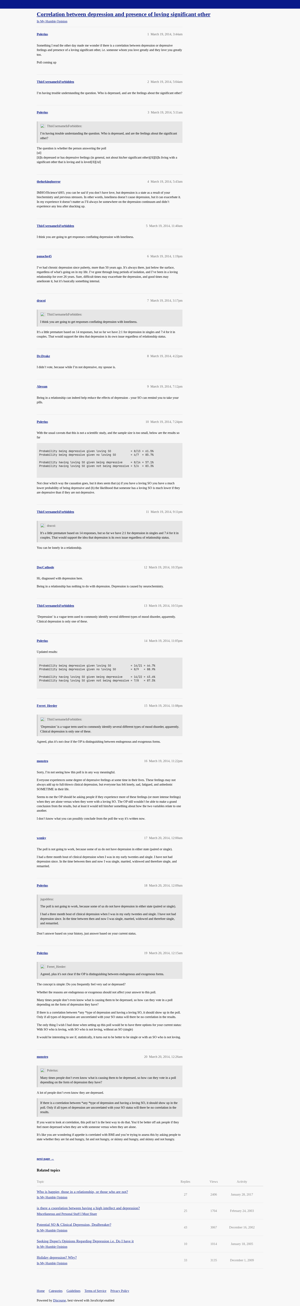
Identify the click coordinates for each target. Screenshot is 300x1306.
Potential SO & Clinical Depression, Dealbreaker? (74, 1225)
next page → (45, 1158)
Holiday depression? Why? (57, 1257)
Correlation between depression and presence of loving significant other (123, 14)
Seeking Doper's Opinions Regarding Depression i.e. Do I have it (85, 1241)
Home (41, 1291)
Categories (55, 1291)
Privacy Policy (119, 1291)
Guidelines (73, 1291)
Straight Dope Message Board (21, 4)
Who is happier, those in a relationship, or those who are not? (82, 1192)
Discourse (59, 1300)
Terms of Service (95, 1291)
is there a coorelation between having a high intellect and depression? (88, 1208)
